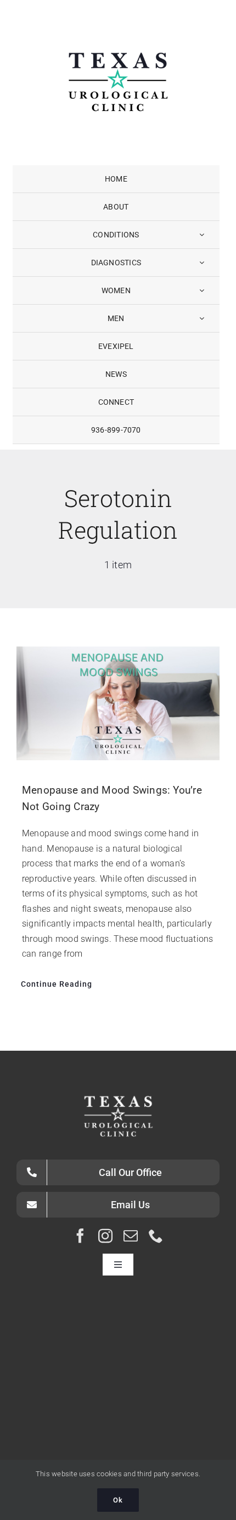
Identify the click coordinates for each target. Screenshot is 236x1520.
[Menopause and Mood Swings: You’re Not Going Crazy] (118, 703)
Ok (118, 1500)
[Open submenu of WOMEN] (202, 290)
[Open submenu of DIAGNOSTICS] (202, 262)
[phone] (156, 1235)
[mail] (130, 1235)
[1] (118, 24)
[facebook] (80, 1235)
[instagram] (105, 1235)
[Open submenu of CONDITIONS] (202, 234)
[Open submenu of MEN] (202, 318)
